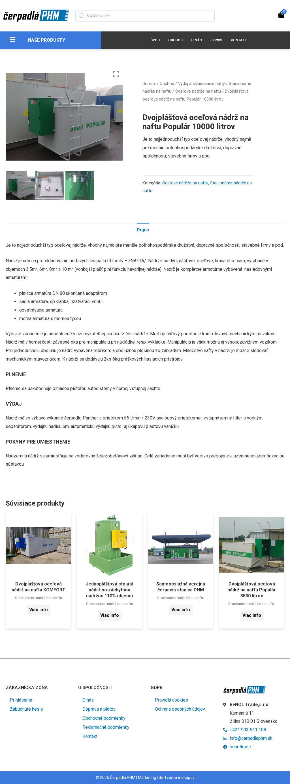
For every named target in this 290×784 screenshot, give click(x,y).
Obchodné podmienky (103, 718)
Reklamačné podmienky (105, 727)
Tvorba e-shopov (179, 777)
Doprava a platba (99, 709)
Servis (216, 40)
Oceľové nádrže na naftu (198, 91)
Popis (143, 230)
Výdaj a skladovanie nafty (201, 83)
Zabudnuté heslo (26, 709)
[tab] (143, 230)
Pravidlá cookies (171, 700)
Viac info (38, 609)
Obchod (175, 40)
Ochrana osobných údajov (180, 709)
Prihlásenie (21, 700)
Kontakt (239, 40)
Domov (149, 83)
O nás (196, 40)
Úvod (155, 40)
